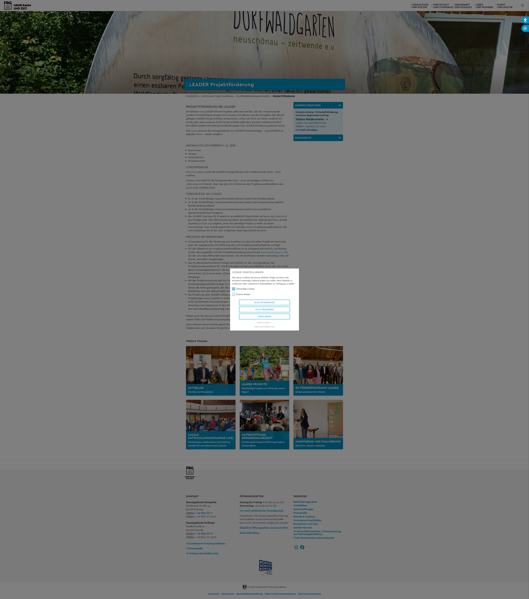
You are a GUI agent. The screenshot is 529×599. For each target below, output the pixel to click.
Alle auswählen (264, 302)
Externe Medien (243, 294)
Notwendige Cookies (245, 289)
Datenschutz (270, 327)
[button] (525, 20)
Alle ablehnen (264, 309)
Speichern (264, 316)
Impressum (258, 327)
